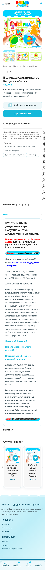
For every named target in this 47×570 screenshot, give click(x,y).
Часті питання (6, 528)
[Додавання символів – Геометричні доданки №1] (12, 455)
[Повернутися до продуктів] (7, 71)
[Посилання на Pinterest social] (22, 204)
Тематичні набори (15, 134)
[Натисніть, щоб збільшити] (7, 44)
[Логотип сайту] (23, 4)
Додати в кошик (22, 114)
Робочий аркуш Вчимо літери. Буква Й (32, 470)
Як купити (5, 524)
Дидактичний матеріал (20, 132)
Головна (7, 66)
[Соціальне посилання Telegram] (28, 204)
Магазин (17, 66)
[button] (5, 29)
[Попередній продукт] (4, 71)
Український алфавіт (12, 151)
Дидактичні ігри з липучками (14, 155)
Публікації (5, 532)
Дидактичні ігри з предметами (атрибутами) (20, 146)
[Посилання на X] (19, 204)
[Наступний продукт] (10, 71)
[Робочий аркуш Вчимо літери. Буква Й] (32, 455)
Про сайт (5, 541)
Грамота (13, 136)
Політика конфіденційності (11, 549)
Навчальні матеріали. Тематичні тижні (24, 139)
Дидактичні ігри (30, 66)
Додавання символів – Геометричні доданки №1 (12, 470)
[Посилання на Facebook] (16, 204)
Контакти (4, 545)
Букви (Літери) (32, 155)
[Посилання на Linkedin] (25, 204)
